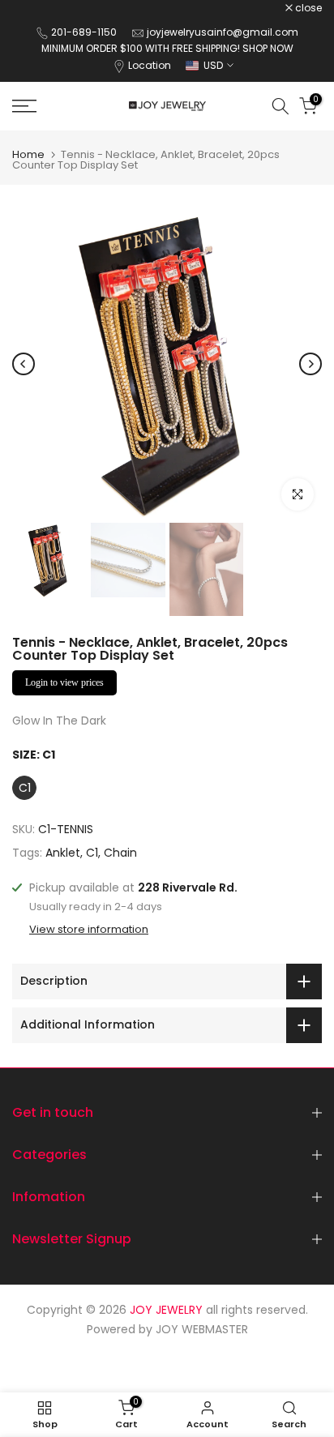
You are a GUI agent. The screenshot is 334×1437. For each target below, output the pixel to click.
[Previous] (23, 364)
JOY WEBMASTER (202, 1329)
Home (28, 154)
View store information (88, 929)
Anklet (62, 853)
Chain (120, 853)
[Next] (310, 364)
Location (149, 65)
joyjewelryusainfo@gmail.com (222, 32)
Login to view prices (64, 682)
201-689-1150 (85, 32)
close (307, 8)
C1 (92, 853)
